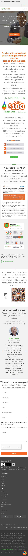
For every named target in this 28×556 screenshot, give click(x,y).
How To (3, 485)
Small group (23, 427)
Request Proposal (14, 38)
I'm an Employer (5, 494)
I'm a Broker (4, 491)
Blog (2, 481)
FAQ (2, 506)
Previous (2, 351)
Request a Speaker (5, 504)
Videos (2, 479)
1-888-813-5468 (17, 1)
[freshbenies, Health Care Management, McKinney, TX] (6, 464)
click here (19, 547)
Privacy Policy (9, 527)
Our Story (3, 476)
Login (24, 5)
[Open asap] (25, 553)
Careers (3, 483)
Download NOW (9, 261)
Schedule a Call (14, 34)
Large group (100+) (9, 427)
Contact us (3, 502)
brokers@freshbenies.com (7, 1)
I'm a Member (4, 496)
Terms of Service (18, 527)
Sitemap (25, 527)
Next (25, 351)
